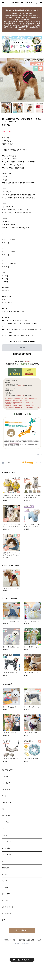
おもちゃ (4, 835)
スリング (4, 874)
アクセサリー (6, 815)
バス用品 (5, 887)
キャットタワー (6, 894)
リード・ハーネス (7, 842)
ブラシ (4, 809)
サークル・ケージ (7, 802)
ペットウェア (6, 783)
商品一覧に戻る (22, 930)
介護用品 (5, 776)
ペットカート (6, 881)
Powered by (19, 943)
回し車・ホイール (7, 907)
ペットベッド (6, 789)
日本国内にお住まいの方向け (22, 354)
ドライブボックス (7, 855)
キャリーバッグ (7, 848)
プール (4, 796)
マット (4, 861)
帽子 (3, 920)
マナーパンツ (6, 900)
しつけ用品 (5, 829)
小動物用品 (6, 868)
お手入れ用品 (6, 913)
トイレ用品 (5, 822)
